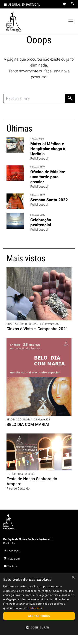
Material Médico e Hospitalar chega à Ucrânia (47, 148)
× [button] (73, 577)
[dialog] (39, 604)
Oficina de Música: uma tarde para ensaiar (47, 176)
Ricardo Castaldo (18, 488)
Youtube (12, 566)
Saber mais (36, 608)
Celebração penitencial (40, 222)
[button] (39, 627)
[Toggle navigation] (71, 21)
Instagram (13, 558)
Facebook (13, 551)
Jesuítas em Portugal (24, 5)
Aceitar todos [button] (39, 616)
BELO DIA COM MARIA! (27, 424)
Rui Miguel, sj (39, 158)
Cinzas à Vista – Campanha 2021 (37, 328)
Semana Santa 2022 (49, 199)
